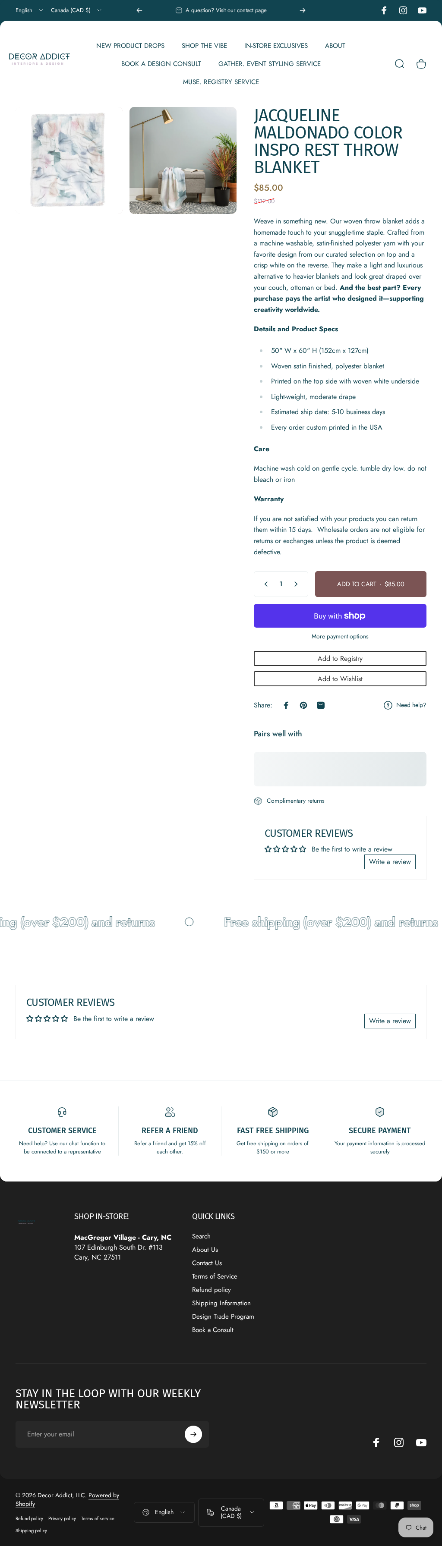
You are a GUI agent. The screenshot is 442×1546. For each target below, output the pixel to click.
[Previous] (139, 10)
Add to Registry (340, 658)
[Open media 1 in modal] (69, 160)
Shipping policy (31, 1530)
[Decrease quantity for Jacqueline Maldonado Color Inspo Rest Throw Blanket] (264, 584)
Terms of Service (214, 1277)
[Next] (302, 10)
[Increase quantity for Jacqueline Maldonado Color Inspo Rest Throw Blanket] (298, 584)
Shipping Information (221, 1303)
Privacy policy (62, 1518)
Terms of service (97, 1518)
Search (201, 1236)
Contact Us (207, 1263)
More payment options (340, 637)
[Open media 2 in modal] (183, 160)
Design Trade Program (223, 1317)
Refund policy (211, 1290)
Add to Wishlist (340, 679)
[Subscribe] (193, 1434)
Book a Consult (213, 1330)
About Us (205, 1250)
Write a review (390, 862)
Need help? (411, 705)
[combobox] (30, 10)
